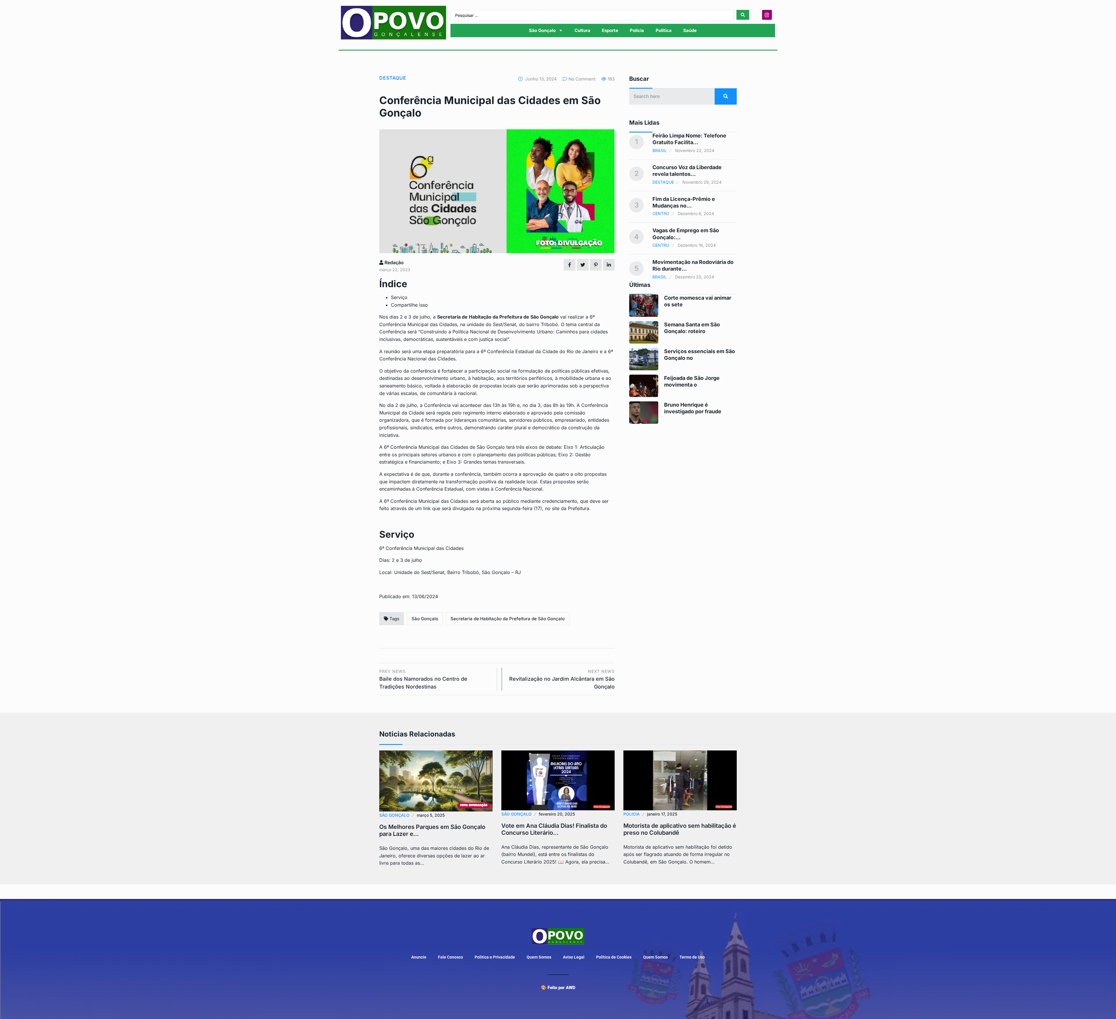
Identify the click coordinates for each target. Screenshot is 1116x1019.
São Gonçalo (542, 30)
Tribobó (549, 324)
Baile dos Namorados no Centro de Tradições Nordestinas (423, 679)
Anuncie (418, 957)
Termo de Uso (692, 957)
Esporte (610, 30)
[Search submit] (742, 15)
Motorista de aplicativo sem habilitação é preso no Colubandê (679, 829)
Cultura (582, 30)
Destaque (392, 78)
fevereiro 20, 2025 (557, 813)
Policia (637, 30)
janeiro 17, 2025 (662, 813)
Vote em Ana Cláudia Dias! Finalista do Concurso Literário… (554, 829)
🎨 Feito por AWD (558, 987)
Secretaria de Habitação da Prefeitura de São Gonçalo (507, 618)
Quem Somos (539, 957)
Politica (664, 30)
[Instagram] (767, 15)
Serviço (399, 297)
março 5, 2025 (431, 815)
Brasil (659, 150)
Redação (393, 262)
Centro (660, 213)
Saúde (690, 30)
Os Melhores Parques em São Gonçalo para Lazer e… (432, 830)
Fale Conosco (450, 957)
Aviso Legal (573, 957)
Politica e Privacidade (495, 957)
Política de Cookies (614, 957)
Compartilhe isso (409, 305)
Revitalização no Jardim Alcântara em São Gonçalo (562, 679)
